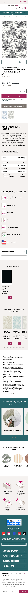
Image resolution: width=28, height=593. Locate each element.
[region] (14, 43)
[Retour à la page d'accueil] (14, 5)
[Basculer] (24, 252)
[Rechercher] (16, 8)
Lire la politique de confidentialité (8, 586)
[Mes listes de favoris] (19, 8)
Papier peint (4, 2)
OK (25, 544)
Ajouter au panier (12, 96)
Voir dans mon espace (13, 62)
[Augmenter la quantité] (24, 91)
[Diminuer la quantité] (16, 91)
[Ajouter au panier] (10, 343)
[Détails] (10, 297)
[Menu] (3, 8)
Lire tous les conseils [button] (7, 393)
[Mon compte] (22, 8)
